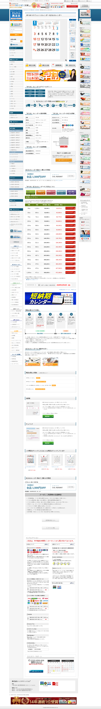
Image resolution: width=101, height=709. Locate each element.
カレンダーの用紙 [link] (15, 273)
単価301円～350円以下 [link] (15, 137)
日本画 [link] (12, 81)
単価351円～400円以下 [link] (15, 140)
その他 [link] (12, 55)
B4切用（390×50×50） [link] (15, 181)
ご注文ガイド (68, 1)
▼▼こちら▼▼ (59, 180)
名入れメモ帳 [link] (13, 205)
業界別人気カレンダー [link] (15, 214)
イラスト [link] (12, 69)
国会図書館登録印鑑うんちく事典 (84, 203)
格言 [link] (12, 76)
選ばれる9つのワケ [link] (14, 221)
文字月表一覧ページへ (50, 520)
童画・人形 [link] (13, 101)
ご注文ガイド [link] (14, 285)
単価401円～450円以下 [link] (15, 142)
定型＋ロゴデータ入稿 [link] (16, 257)
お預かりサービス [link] (15, 292)
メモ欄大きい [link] (13, 168)
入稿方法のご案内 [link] (15, 248)
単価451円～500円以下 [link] (15, 145)
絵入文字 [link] (12, 74)
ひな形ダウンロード (64, 160)
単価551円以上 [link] (14, 149)
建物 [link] (12, 93)
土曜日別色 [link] (13, 170)
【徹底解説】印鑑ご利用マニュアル (84, 210)
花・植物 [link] (12, 71)
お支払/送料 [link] (14, 290)
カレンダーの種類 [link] (15, 266)
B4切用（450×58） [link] (14, 191)
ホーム (89, 1)
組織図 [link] (13, 337)
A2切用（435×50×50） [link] (15, 184)
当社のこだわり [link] (15, 333)
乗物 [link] (12, 86)
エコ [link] (12, 88)
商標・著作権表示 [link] (15, 299)
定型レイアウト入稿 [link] (15, 250)
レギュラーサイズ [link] (14, 154)
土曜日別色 (40, 93)
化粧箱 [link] (11, 179)
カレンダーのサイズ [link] (15, 269)
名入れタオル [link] (13, 202)
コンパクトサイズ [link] (14, 156)
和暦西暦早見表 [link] (15, 361)
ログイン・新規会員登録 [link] (16, 310)
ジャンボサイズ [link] (14, 159)
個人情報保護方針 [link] (15, 304)
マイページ (75, 1)
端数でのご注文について (32, 279)
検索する (17, 34)
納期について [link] (14, 294)
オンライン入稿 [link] (15, 253)
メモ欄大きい (40, 90)
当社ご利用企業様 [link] (15, 345)
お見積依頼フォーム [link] (15, 324)
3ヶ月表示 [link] (13, 173)
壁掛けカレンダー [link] (14, 117)
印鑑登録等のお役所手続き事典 (84, 206)
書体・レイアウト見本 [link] (16, 271)
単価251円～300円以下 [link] (15, 135)
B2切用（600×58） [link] (14, 196)
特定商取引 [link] (14, 297)
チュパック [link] (12, 189)
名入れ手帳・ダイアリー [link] (15, 124)
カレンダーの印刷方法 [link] (16, 276)
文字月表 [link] (12, 61)
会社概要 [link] (13, 335)
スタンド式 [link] (13, 52)
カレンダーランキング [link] (15, 211)
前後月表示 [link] (13, 166)
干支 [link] (12, 96)
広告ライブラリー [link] (15, 347)
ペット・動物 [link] (13, 66)
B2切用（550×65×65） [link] (15, 186)
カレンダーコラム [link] (15, 363)
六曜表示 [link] (12, 163)
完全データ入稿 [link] (15, 255)
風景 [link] (12, 64)
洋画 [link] (12, 84)
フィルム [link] (12, 98)
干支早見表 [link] (14, 356)
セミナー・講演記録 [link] (15, 350)
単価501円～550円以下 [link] (15, 147)
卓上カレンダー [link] (14, 115)
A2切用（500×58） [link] (14, 193)
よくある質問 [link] (14, 321)
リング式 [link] (12, 50)
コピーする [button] (70, 175)
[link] (30, 463)
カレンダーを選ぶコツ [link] (15, 219)
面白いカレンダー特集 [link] (15, 216)
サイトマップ (82, 1)
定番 (30, 95)
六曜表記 (30, 93)
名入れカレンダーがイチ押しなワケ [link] (16, 225)
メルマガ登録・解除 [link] (15, 313)
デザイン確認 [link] (16, 287)
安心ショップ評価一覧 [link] (16, 342)
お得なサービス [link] (15, 315)
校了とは (74, 289)
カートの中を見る (72, 6)
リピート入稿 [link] (16, 260)
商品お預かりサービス (65, 289)
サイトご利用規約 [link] (15, 302)
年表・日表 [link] (13, 106)
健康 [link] (12, 91)
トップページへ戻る (50, 527)
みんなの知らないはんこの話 (84, 213)
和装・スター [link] (13, 103)
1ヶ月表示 (30, 90)
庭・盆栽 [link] (12, 79)
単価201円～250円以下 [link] (15, 132)
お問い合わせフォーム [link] (16, 326)
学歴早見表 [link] (14, 358)
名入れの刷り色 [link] (15, 278)
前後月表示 (40, 95)
